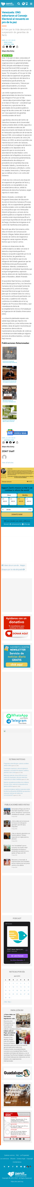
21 (28, 990)
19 (21, 990)
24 (13, 994)
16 (9, 990)
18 (17, 990)
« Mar (5, 1002)
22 (5, 994)
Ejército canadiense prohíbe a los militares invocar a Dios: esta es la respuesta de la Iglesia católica (16, 784)
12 (21, 987)
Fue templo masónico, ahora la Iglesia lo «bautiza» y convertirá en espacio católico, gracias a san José (16, 770)
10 (13, 987)
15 (5, 990)
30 (9, 997)
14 (28, 987)
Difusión (12, 1159)
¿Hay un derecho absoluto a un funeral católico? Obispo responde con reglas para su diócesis (21, 836)
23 (9, 994)
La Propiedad (24, 1155)
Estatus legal (21, 1159)
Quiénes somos (9, 1155)
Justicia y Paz (9, 44)
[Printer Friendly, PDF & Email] (7, 55)
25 (17, 994)
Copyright (30, 1159)
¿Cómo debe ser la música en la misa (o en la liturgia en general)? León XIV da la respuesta (20, 823)
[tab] (10, 1114)
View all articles (7, 463)
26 (21, 994)
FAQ (17, 1155)
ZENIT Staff (8, 42)
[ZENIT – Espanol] (9, 4)
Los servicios (4, 1159)
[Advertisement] (17, 550)
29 (5, 997)
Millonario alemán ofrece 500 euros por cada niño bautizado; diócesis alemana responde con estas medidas (15, 777)
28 (28, 994)
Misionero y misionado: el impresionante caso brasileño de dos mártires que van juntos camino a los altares (21, 862)
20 (24, 990)
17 (13, 990)
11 (17, 987)
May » (9, 1002)
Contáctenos (17, 1162)
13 (24, 987)
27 (24, 994)
